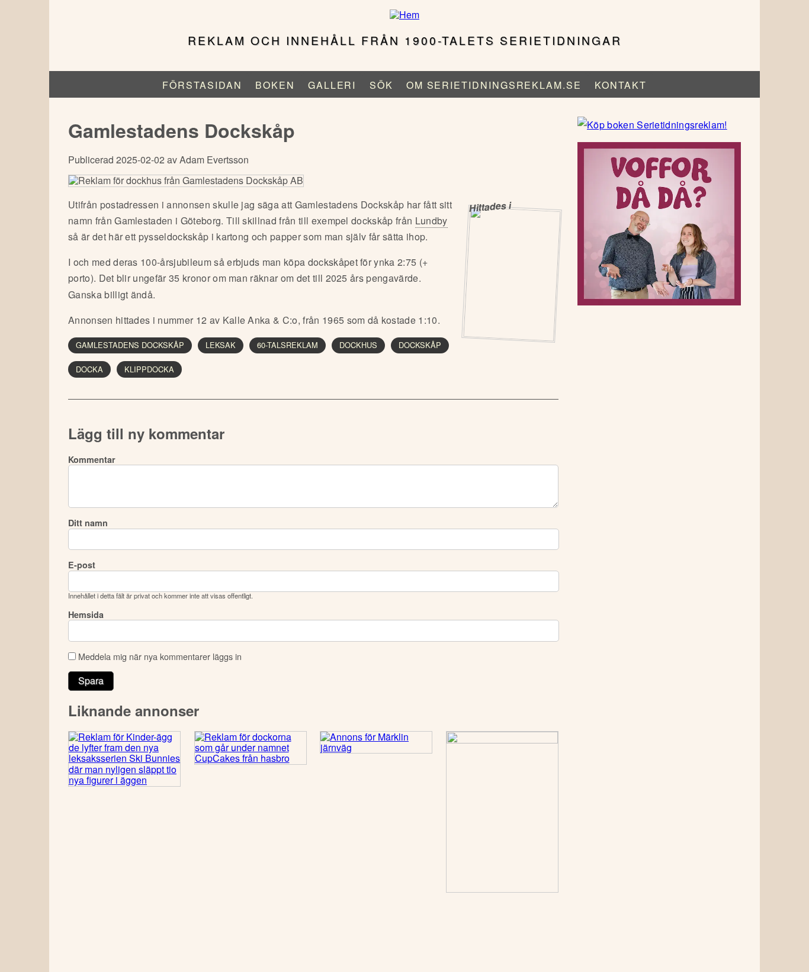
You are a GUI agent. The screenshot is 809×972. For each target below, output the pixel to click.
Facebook (373, 941)
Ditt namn (88, 523)
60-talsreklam (287, 344)
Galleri (332, 85)
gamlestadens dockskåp (130, 344)
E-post (81, 565)
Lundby (431, 220)
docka (89, 369)
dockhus (358, 344)
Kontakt (620, 85)
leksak (221, 344)
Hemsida (86, 614)
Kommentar (91, 459)
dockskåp (420, 344)
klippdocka (149, 369)
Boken (275, 85)
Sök (381, 85)
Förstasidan (202, 85)
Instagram (403, 941)
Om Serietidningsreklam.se (494, 85)
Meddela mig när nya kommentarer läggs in (160, 656)
